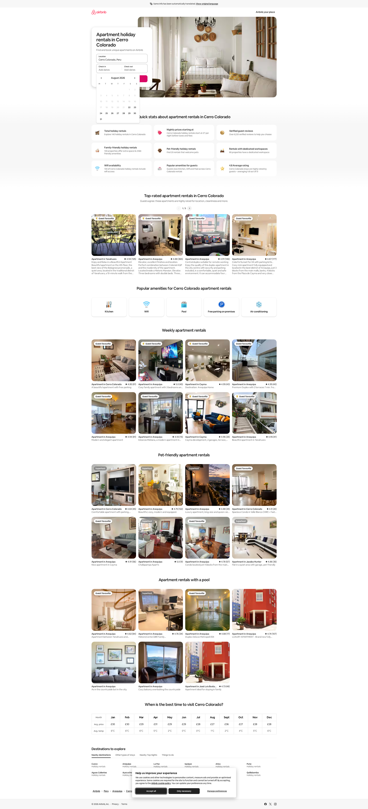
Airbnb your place (265, 12)
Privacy (115, 804)
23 (135, 107)
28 (123, 113)
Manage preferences (217, 791)
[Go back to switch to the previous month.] (101, 78)
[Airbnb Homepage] (99, 12)
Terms (124, 804)
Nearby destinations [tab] (101, 755)
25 (106, 113)
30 (135, 113)
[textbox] (109, 70)
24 (101, 113)
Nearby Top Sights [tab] (148, 755)
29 (129, 113)
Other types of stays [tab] (125, 755)
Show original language (207, 3)
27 (118, 113)
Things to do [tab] (168, 755)
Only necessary (184, 791)
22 (129, 107)
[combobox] (122, 59)
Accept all (151, 791)
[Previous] (178, 208)
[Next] (189, 208)
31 (101, 119)
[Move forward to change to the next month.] (134, 78)
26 (112, 113)
